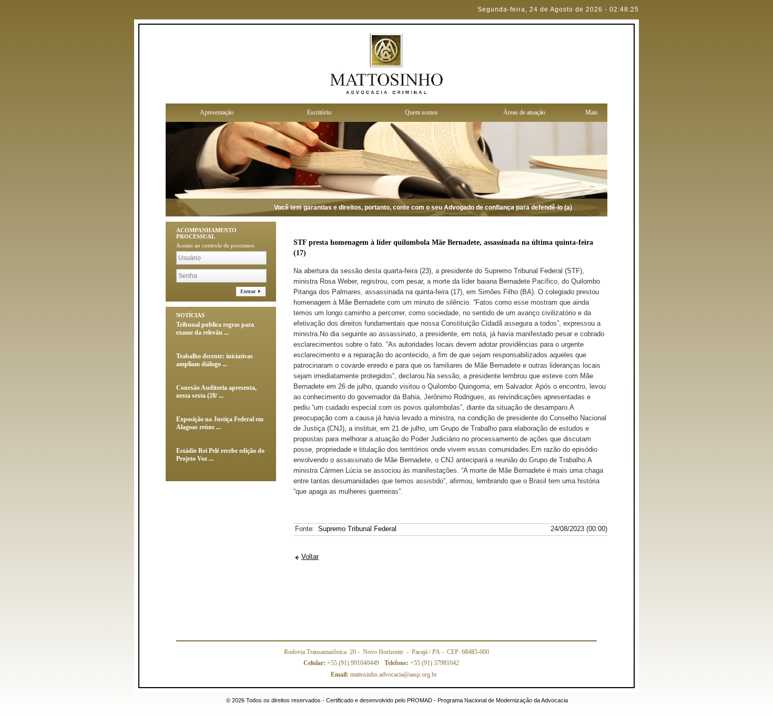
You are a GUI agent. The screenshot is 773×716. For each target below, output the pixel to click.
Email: (340, 674)
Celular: (315, 663)
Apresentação (216, 112)
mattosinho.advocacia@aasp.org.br (384, 674)
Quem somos (421, 112)
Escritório (319, 112)
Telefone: (397, 663)
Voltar (310, 557)
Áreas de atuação (524, 112)
